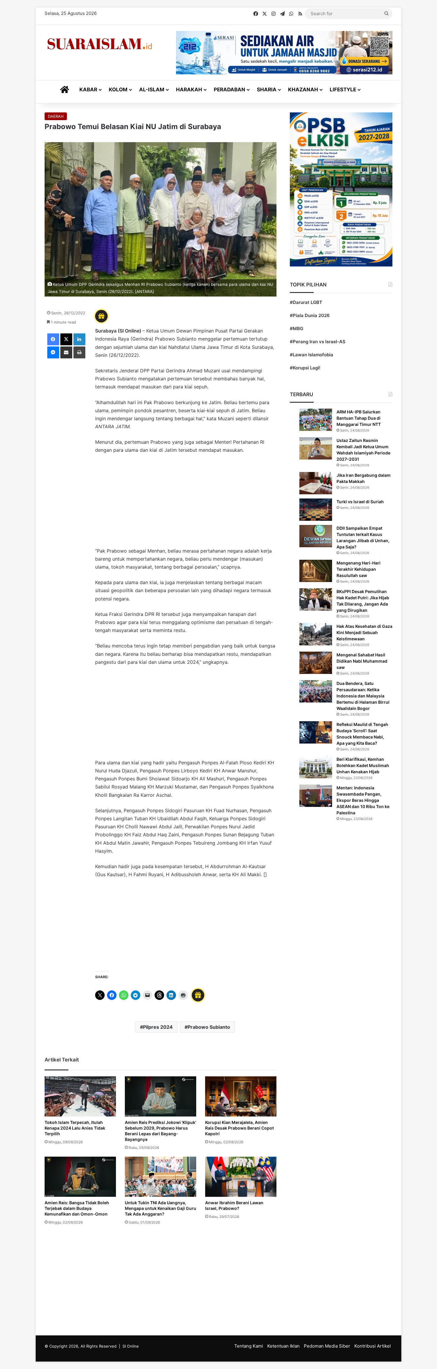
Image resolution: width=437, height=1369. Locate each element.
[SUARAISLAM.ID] (100, 44)
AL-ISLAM (151, 89)
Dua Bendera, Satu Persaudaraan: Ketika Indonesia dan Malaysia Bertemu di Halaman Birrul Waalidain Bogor (363, 696)
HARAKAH (189, 89)
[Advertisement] (185, 503)
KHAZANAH (303, 89)
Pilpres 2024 (158, 1027)
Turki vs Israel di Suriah (360, 501)
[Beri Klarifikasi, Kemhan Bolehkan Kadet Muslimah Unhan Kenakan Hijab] (315, 767)
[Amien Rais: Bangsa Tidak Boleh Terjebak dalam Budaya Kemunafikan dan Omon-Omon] (80, 1177)
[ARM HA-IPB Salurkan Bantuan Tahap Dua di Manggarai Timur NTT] (315, 420)
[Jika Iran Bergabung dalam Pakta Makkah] (315, 483)
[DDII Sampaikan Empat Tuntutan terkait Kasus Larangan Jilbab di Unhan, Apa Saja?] (315, 536)
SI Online (130, 1346)
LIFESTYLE (343, 89)
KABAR (88, 89)
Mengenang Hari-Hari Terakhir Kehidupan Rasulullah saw (359, 569)
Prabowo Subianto (209, 1027)
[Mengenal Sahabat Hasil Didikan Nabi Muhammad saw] (315, 663)
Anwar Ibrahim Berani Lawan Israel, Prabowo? (234, 1205)
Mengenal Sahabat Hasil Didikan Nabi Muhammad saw (362, 661)
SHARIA (266, 89)
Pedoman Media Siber (327, 1346)
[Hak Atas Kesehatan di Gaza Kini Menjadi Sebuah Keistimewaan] (315, 634)
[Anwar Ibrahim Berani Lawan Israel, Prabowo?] (240, 1177)
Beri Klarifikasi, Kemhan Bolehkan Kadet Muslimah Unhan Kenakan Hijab (363, 765)
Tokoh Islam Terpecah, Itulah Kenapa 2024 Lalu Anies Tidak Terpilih (75, 1128)
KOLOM (118, 89)
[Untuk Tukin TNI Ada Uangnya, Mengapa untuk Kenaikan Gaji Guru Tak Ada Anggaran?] (160, 1177)
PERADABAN (229, 89)
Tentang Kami (248, 1346)
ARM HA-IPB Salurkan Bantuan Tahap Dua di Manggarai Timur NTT (359, 418)
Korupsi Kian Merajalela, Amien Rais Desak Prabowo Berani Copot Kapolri (239, 1128)
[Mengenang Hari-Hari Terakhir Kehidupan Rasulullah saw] (315, 571)
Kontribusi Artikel (372, 1346)
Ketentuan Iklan (283, 1346)
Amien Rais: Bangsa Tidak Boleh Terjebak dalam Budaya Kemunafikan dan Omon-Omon (77, 1208)
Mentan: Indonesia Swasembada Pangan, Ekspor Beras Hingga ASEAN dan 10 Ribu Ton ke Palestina (363, 800)
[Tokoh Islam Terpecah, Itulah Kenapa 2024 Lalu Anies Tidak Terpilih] (80, 1096)
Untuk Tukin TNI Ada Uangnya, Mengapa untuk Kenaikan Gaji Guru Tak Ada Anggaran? (160, 1208)
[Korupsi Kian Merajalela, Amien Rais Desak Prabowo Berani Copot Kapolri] (240, 1096)
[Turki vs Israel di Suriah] (315, 509)
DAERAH (56, 116)
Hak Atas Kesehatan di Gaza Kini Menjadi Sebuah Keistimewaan (364, 632)
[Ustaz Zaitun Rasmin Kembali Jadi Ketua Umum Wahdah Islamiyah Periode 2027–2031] (315, 448)
